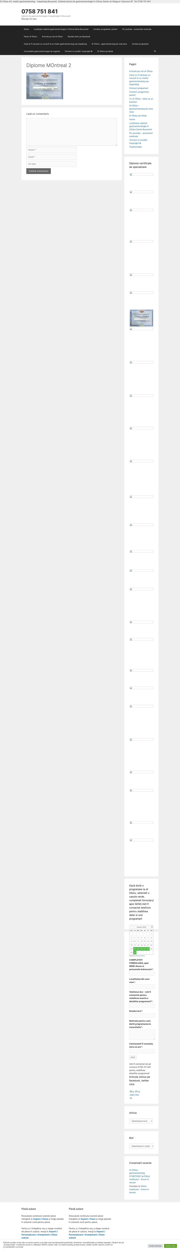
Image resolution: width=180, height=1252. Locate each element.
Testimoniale (135, 147)
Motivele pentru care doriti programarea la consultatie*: (140, 1024)
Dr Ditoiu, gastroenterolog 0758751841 (137, 1173)
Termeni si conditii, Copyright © (78, 51)
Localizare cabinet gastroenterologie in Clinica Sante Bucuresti (61, 29)
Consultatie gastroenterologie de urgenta (42, 51)
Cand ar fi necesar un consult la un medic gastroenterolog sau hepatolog (55, 44)
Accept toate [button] (170, 1246)
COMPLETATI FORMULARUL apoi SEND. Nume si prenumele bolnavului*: (141, 965)
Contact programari (140, 44)
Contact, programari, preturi (105, 29)
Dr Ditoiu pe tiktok (105, 51)
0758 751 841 (39, 11)
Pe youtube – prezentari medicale (136, 29)
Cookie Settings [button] (155, 1246)
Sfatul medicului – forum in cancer (139, 1179)
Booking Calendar (140, 955)
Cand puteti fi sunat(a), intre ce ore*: (141, 1045)
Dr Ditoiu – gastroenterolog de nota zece (109, 44)
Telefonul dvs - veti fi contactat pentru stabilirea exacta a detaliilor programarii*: (141, 997)
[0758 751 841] (29, 19)
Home (26, 29)
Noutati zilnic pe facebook (79, 36)
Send (133, 1057)
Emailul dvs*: (136, 1011)
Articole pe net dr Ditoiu (52, 36)
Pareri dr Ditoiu (30, 36)
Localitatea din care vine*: (139, 980)
